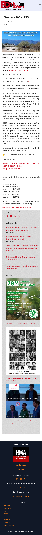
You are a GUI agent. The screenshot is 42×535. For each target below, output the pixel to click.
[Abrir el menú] (40, 5)
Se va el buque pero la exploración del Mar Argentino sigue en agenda (22, 422)
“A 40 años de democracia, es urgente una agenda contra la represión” (21, 379)
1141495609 (21, 488)
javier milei (5, 207)
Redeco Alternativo (18, 531)
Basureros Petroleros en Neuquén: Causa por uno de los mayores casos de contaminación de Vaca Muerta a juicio (22, 248)
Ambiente (6, 25)
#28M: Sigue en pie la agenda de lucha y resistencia (22, 323)
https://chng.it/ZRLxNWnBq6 (18, 70)
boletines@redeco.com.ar (21, 496)
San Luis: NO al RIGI (17, 17)
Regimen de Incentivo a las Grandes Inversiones (20, 207)
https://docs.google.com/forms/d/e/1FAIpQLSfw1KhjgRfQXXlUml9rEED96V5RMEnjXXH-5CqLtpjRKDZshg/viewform (20, 166)
